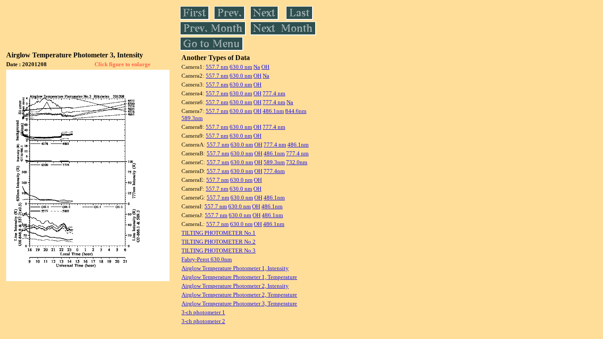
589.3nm (192, 118)
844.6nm (295, 111)
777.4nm (274, 171)
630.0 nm (241, 67)
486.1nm (273, 111)
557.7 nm (217, 67)
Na (256, 67)
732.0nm (296, 162)
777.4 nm (274, 93)
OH (265, 67)
